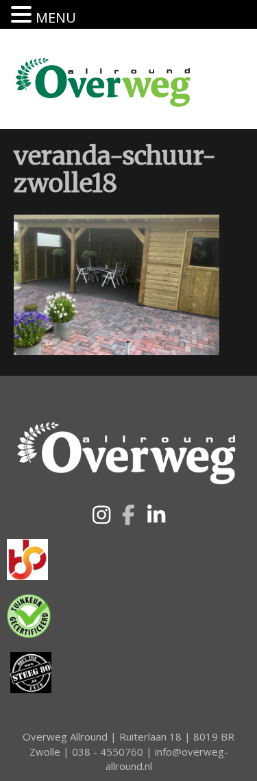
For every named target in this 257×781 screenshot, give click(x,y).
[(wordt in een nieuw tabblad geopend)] (27, 558)
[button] (101, 515)
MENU (56, 17)
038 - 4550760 (107, 751)
